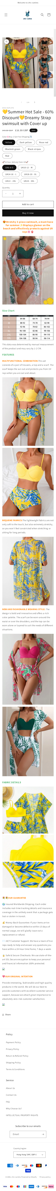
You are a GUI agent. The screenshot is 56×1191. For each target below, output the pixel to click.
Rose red (43, 142)
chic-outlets (16, 1177)
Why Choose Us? (14, 1108)
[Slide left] (21, 102)
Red (7, 155)
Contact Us (11, 1095)
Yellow (8, 142)
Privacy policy (45, 1177)
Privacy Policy (12, 1049)
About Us (10, 1088)
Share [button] (8, 1014)
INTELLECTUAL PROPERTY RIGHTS (22, 1115)
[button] (6, 15)
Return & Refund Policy (17, 1055)
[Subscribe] (43, 1134)
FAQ (8, 1101)
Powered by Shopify (29, 1177)
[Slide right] (34, 102)
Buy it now (28, 213)
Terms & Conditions (15, 1069)
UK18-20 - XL (30, 174)
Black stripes (34, 149)
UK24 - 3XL (29, 181)
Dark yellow (26, 142)
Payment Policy (13, 1042)
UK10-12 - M (27, 167)
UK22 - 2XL (10, 181)
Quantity (6, 187)
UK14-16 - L (11, 174)
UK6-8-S (9, 167)
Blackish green (12, 149)
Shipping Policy (13, 1062)
